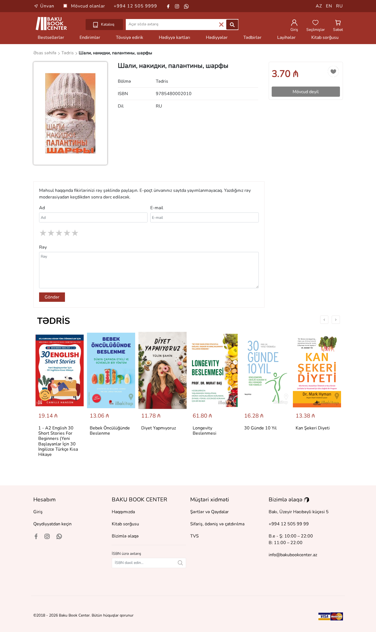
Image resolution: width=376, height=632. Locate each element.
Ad (42, 208)
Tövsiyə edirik (129, 37)
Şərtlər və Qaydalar (209, 512)
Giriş (38, 512)
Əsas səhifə (45, 53)
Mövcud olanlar (89, 6)
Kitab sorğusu (325, 37)
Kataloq (107, 24)
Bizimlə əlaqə (125, 536)
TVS (194, 536)
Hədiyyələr (217, 37)
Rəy (43, 247)
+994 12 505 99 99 (289, 524)
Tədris (53, 321)
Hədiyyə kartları (174, 37)
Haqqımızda (123, 512)
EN (329, 6)
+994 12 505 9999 (135, 6)
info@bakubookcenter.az (293, 555)
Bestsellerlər (51, 37)
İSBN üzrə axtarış (126, 553)
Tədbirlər (252, 37)
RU (339, 6)
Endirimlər (90, 37)
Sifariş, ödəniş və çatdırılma (217, 524)
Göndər (52, 297)
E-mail (156, 208)
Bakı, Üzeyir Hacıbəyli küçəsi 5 (299, 512)
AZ (319, 6)
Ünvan (47, 6)
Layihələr (286, 37)
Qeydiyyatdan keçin (52, 524)
